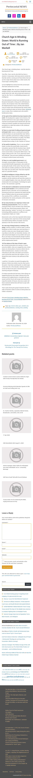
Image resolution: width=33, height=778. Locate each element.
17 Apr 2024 (6, 435)
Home (4, 27)
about (15, 669)
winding (25, 307)
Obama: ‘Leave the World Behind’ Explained (16, 599)
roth (25, 677)
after (17, 669)
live (16, 674)
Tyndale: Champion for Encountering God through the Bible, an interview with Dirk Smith (16, 702)
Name (4, 542)
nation (19, 674)
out (27, 306)
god (9, 674)
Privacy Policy (19, 771)
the (3, 680)
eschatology (14, 672)
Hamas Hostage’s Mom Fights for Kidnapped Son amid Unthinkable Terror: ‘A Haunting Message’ (15, 467)
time (21, 307)
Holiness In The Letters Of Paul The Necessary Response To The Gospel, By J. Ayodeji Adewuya (16, 763)
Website (4, 555)
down (16, 306)
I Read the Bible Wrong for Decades (15, 698)
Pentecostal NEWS (16, 6)
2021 (4, 669)
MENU (3, 22)
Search (4, 581)
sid (29, 677)
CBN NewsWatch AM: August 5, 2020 (13, 443)
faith (19, 672)
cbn (28, 669)
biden (26, 669)
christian (4, 672)
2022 (6, 669)
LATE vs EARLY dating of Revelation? (15, 759)
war (10, 680)
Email (4, 548)
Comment (5, 522)
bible (24, 669)
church (13, 306)
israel (11, 674)
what (12, 680)
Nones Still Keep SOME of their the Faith (13, 652)
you (21, 679)
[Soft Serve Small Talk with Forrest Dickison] (16, 474)
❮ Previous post (16, 333)
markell (24, 306)
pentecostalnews (10, 307)
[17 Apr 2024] (16, 425)
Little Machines (9, 714)
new (21, 674)
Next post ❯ (16, 343)
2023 (9, 669)
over (3, 677)
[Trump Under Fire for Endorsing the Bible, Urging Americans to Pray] (16, 489)
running (17, 307)
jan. (20, 306)
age (10, 306)
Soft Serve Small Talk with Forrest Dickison (15, 477)
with (17, 680)
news (23, 674)
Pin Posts (12, 771)
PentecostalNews (13, 27)
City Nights (8, 712)
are (22, 669)
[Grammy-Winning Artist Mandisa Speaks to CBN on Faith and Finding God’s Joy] (16, 383)
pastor (5, 677)
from (3, 674)
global (6, 674)
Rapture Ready (8, 301)
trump (8, 679)
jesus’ (15, 674)
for (28, 672)
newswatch (27, 674)
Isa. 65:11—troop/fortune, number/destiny (17, 750)
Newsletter (5, 771)
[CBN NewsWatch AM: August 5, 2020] (16, 440)
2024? (11, 669)
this (6, 680)
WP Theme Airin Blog (26, 775)
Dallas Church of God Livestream (14, 710)
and (20, 669)
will (14, 680)
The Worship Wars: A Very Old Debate (15, 689)
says (27, 677)
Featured (23, 672)
